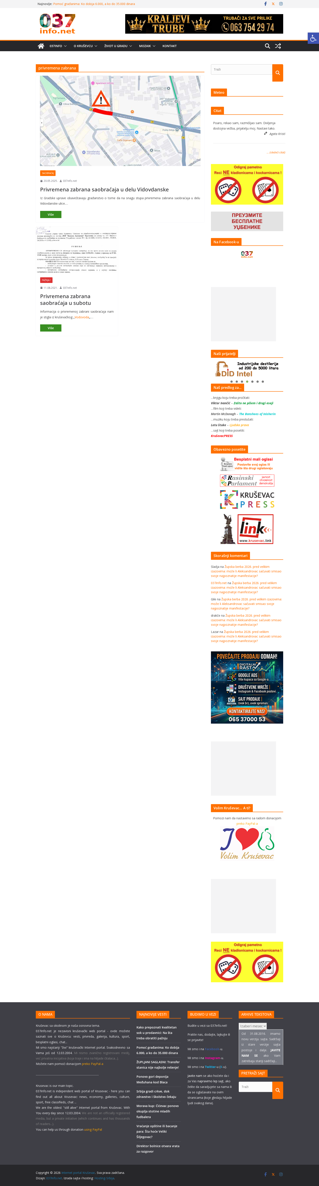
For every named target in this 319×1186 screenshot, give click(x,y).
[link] (313, 38)
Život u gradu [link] (115, 46)
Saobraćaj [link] (48, 173)
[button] (64, 46)
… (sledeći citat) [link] (276, 152)
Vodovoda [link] (82, 317)
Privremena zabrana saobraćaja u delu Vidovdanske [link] (104, 189)
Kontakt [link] (170, 46)
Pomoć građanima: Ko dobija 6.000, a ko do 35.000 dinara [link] (94, 4)
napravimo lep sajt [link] (210, 1081)
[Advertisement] (243, 314)
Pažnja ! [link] (46, 280)
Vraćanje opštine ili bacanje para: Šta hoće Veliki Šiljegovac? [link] (156, 1131)
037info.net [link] (70, 181)
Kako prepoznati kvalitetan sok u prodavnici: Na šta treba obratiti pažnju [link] (156, 1032)
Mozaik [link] (145, 46)
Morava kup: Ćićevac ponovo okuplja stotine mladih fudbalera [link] (157, 1111)
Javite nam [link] (194, 1076)
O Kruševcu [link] (83, 46)
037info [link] (56, 46)
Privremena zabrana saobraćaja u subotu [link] (65, 299)
